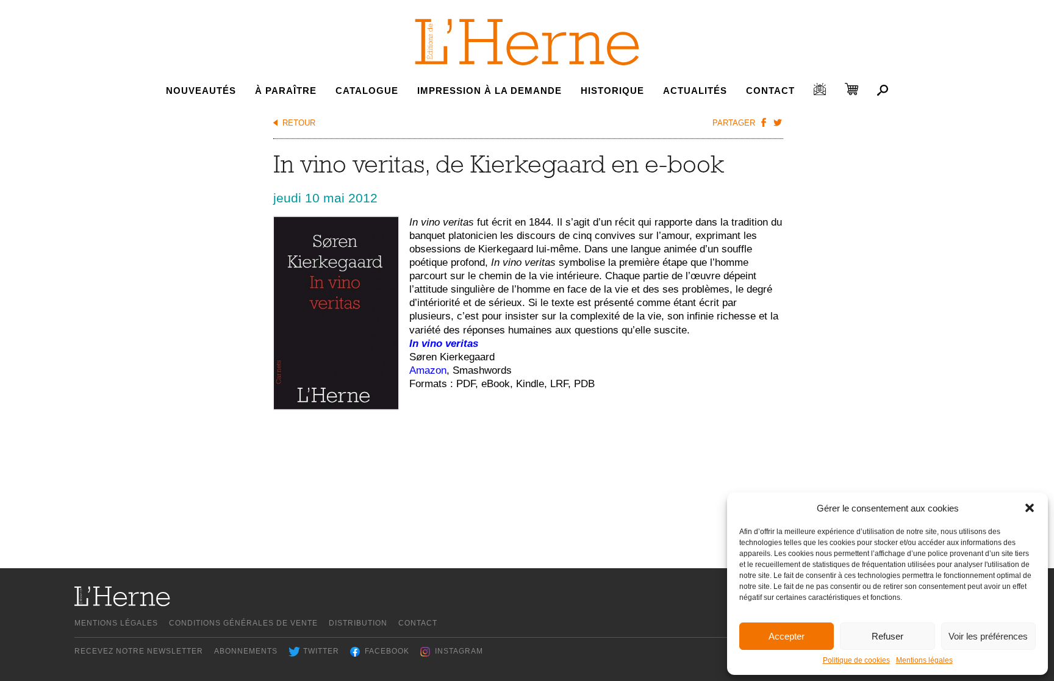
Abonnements (246, 651)
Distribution (358, 623)
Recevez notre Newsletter (138, 651)
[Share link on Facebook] (763, 122)
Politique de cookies (856, 660)
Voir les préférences (988, 636)
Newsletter (820, 89)
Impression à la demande (489, 90)
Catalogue (366, 90)
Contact (770, 90)
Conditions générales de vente (243, 623)
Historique (612, 90)
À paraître (286, 90)
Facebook (387, 651)
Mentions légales (924, 660)
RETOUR (298, 122)
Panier (851, 89)
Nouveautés (201, 90)
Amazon (427, 370)
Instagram (459, 651)
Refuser (887, 636)
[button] (1030, 508)
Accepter (787, 636)
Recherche (882, 90)
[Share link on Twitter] (777, 122)
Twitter (321, 651)
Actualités (695, 90)
